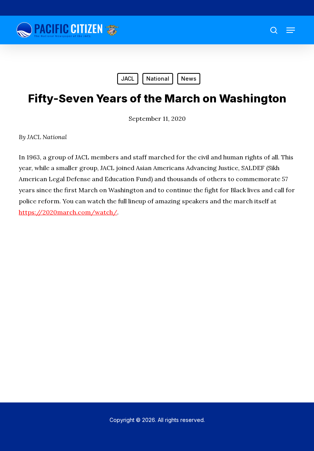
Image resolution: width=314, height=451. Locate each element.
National (157, 78)
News (188, 78)
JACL (127, 78)
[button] (290, 30)
